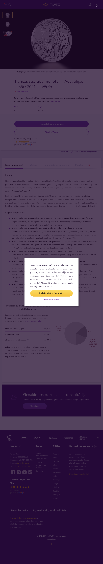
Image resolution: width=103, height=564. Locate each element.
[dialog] (51, 282)
